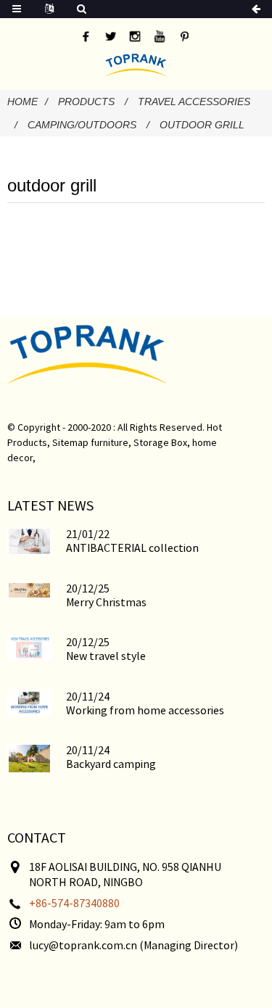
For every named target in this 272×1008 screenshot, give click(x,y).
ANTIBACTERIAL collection (132, 547)
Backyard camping (111, 763)
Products (86, 101)
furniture (109, 442)
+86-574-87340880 (74, 903)
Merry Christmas (106, 602)
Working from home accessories (145, 710)
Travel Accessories (194, 101)
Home (22, 101)
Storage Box (160, 442)
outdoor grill (202, 125)
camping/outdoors (82, 125)
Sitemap (70, 442)
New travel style (106, 655)
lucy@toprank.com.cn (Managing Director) (133, 945)
